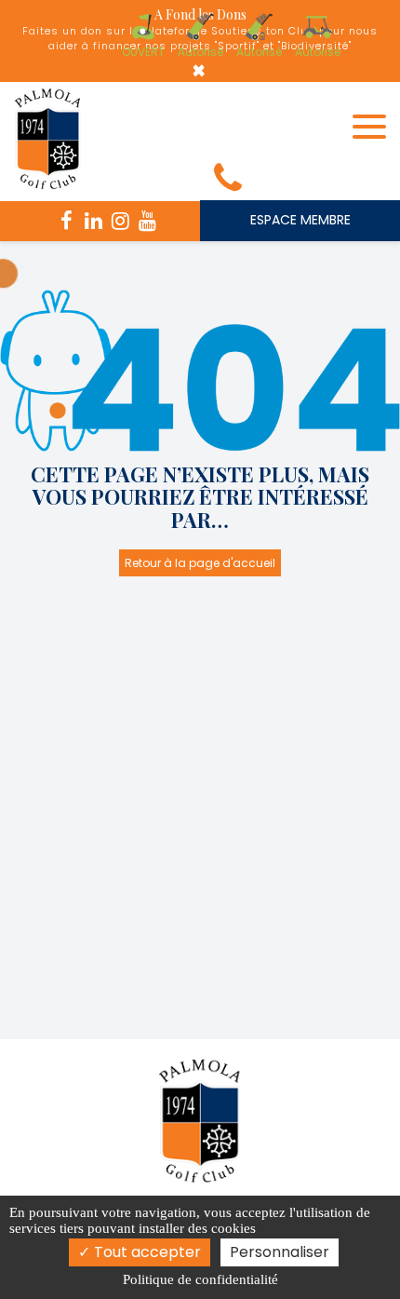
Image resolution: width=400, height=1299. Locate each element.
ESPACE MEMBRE (300, 219)
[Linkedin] (94, 221)
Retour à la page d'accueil (200, 563)
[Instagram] (121, 221)
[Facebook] (67, 221)
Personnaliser (279, 1252)
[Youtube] (148, 221)
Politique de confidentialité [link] (200, 1279)
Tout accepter (145, 1252)
